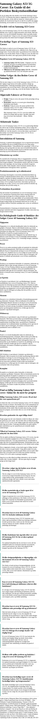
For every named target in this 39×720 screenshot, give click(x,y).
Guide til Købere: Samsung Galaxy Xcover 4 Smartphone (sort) (19, 715)
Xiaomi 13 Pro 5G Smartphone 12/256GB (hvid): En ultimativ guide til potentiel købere (18, 703)
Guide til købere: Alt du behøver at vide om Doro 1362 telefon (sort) (19, 713)
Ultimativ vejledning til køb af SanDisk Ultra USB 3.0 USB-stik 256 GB (19, 716)
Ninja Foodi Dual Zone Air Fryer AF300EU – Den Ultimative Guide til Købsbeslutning (17, 701)
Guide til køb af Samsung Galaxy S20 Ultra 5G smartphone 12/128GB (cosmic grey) (18, 711)
